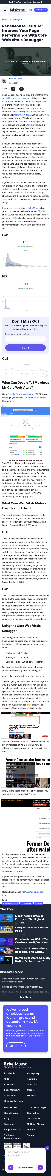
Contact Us (33, 1113)
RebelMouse (34, 208)
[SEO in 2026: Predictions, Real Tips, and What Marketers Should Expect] (6, 950)
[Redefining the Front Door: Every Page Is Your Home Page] (6, 929)
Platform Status (35, 1124)
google (38, 903)
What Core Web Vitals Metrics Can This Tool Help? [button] (24, 505)
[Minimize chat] (47, 1148)
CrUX (9, 153)
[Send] (40, 1167)
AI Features (10, 1095)
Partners (31, 1095)
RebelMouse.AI (12, 1089)
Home (5, 19)
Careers (31, 1089)
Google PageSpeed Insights (21, 394)
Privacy (31, 1129)
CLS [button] (5, 358)
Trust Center (33, 1118)
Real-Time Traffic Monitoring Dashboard (25, 2)
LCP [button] (5, 235)
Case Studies (11, 1113)
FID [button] (4, 276)
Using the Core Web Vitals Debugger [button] (21, 628)
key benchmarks (37, 111)
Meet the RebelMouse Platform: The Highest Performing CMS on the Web (30, 921)
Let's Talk (14, 1045)
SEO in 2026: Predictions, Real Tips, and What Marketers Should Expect (32, 952)
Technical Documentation (12, 1136)
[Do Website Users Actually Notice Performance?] (6, 959)
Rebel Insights (16, 19)
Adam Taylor (16, 79)
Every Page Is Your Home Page (31, 929)
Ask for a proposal (35, 892)
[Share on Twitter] (21, 89)
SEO (32, 125)
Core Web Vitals (21, 115)
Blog (6, 1118)
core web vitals (10, 903)
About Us (32, 1078)
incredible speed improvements (16, 98)
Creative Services (13, 1101)
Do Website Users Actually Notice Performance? (32, 959)
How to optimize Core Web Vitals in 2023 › (23, 986)
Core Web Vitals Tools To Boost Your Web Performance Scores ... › (23, 980)
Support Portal (12, 1129)
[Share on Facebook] (13, 89)
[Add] (10, 1167)
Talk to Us (39, 10)
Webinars (9, 1124)
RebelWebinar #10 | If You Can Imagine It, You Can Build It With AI (32, 942)
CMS (6, 1078)
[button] (5, 10)
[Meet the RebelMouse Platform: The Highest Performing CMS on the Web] (6, 917)
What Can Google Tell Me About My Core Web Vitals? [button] (25, 385)
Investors (32, 1084)
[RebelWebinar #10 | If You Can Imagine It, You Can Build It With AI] (6, 941)
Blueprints (9, 1084)
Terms (30, 1135)
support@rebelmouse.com (17, 883)
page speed (26, 903)
